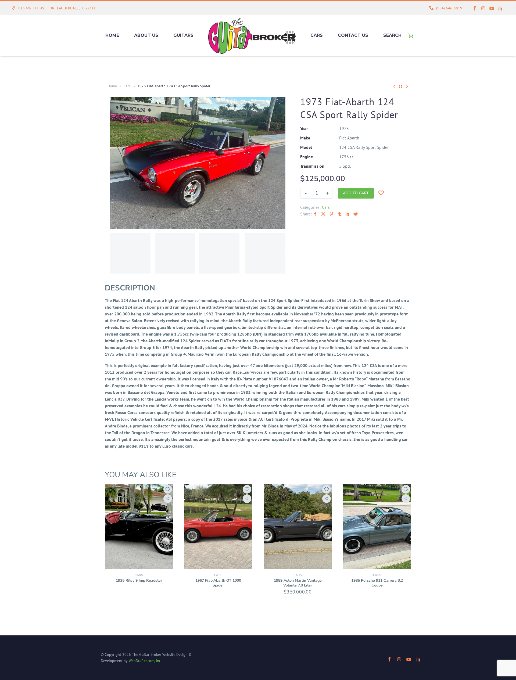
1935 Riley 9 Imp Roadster (139, 580)
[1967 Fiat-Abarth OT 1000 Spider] (218, 526)
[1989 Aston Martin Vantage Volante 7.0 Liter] (298, 526)
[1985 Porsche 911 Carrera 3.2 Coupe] (377, 526)
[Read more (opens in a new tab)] (53, 8)
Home (112, 35)
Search (392, 35)
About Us (146, 35)
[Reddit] (356, 214)
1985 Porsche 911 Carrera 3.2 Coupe (377, 583)
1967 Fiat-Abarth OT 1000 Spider (218, 583)
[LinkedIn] (347, 214)
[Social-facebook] (474, 8)
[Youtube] (492, 8)
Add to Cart (356, 193)
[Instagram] (483, 8)
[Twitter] (323, 214)
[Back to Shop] (400, 86)
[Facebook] (315, 214)
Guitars (183, 35)
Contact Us (353, 35)
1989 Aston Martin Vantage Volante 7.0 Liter (298, 583)
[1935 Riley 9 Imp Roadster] (139, 526)
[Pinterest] (331, 214)
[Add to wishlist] (167, 489)
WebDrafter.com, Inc (145, 660)
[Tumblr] (339, 214)
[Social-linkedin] (500, 8)
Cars (316, 35)
